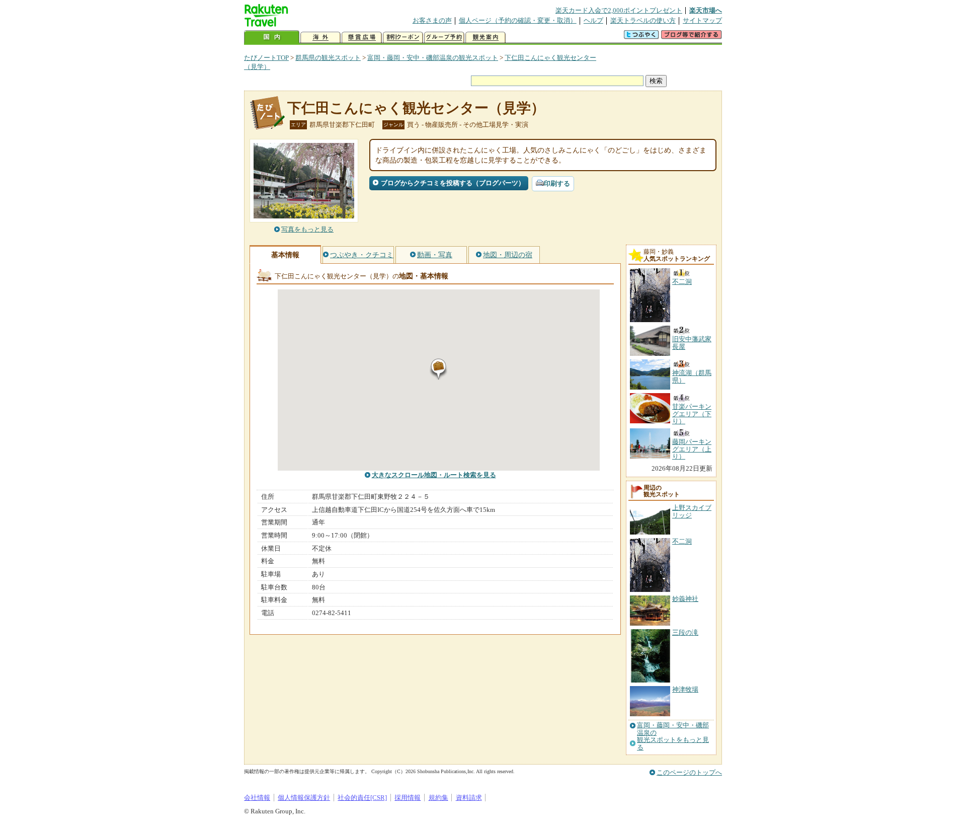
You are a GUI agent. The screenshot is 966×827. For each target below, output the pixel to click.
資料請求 (469, 797)
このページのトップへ (689, 772)
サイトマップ (702, 20)
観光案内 (485, 37)
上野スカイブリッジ (691, 511)
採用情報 (407, 797)
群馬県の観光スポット (328, 57)
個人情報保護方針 (304, 797)
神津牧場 (685, 689)
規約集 (438, 797)
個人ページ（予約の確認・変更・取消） (518, 20)
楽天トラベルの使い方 (643, 20)
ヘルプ (593, 20)
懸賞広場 (362, 37)
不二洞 (682, 541)
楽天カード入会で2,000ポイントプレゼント (618, 10)
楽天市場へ (705, 10)
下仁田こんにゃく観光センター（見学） (416, 108)
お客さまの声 (432, 20)
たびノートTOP (266, 57)
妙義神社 (685, 599)
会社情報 (257, 797)
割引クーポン (403, 37)
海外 (320, 37)
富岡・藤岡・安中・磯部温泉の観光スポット (432, 57)
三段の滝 (685, 632)
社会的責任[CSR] (362, 797)
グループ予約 (444, 37)
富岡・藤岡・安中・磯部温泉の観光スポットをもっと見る (673, 736)
